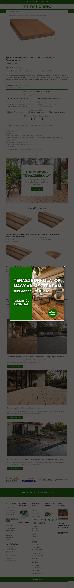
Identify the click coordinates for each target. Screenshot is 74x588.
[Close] (64, 267)
